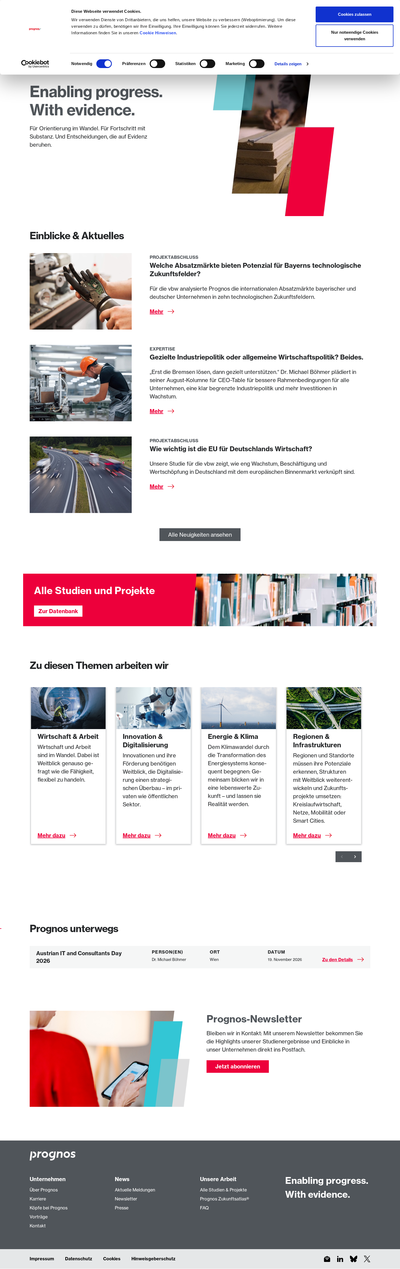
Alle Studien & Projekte (223, 1190)
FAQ (204, 1207)
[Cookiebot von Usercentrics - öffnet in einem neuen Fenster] (35, 64)
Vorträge (39, 1216)
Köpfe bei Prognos (48, 1207)
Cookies (112, 1258)
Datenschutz (78, 1258)
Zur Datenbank (58, 611)
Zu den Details (337, 959)
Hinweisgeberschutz (153, 1258)
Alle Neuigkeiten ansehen (200, 534)
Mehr (156, 311)
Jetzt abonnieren (237, 1066)
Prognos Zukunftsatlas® (224, 1199)
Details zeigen (288, 64)
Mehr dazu (51, 835)
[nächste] (355, 856)
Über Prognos (44, 1190)
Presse (121, 1207)
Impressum (42, 1258)
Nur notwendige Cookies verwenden (354, 35)
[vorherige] (342, 856)
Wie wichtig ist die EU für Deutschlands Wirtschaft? (231, 449)
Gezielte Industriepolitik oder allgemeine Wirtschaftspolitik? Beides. (256, 357)
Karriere (38, 1199)
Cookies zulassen (354, 14)
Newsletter (126, 1199)
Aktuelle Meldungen (135, 1190)
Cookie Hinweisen (158, 32)
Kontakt (38, 1225)
